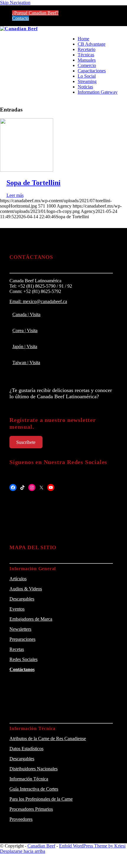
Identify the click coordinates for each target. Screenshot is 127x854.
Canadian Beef (41, 845)
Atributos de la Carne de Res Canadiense (47, 738)
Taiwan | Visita (26, 362)
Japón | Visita (24, 346)
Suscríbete (25, 442)
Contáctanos (22, 669)
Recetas (16, 649)
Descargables (21, 598)
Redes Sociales (23, 659)
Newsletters (20, 629)
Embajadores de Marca (30, 619)
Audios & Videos (25, 588)
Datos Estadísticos (26, 748)
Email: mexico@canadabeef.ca (38, 301)
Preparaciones (22, 639)
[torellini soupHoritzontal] (26, 170)
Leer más (15, 195)
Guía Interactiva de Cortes (33, 788)
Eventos (17, 608)
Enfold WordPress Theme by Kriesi (92, 845)
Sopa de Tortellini (33, 183)
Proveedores (20, 819)
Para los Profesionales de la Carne (41, 799)
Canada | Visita (26, 314)
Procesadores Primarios (31, 809)
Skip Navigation (15, 2)
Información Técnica (28, 778)
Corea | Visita (25, 330)
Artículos (18, 578)
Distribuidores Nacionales (33, 768)
